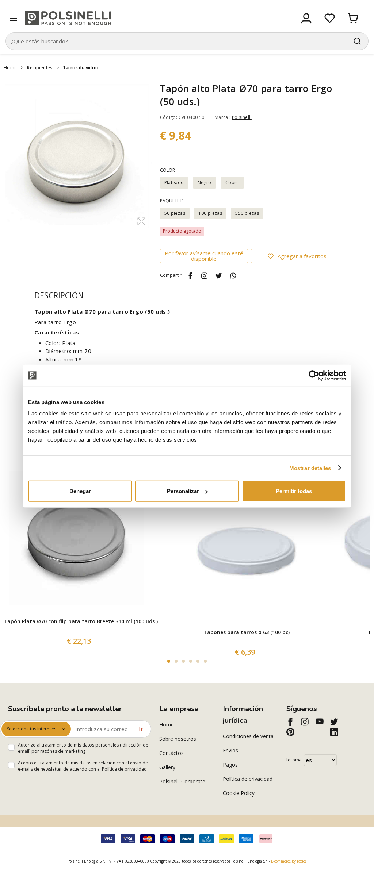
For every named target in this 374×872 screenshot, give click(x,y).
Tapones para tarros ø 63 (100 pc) (246, 632)
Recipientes (39, 68)
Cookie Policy (239, 793)
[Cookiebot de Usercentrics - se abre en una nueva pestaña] (314, 375)
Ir (141, 729)
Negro (204, 182)
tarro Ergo (62, 322)
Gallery (167, 767)
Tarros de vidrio (80, 68)
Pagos (230, 764)
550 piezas (247, 213)
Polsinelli (242, 117)
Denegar (80, 491)
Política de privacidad (124, 769)
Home (10, 68)
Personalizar (183, 491)
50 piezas (175, 213)
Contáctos (171, 752)
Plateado (174, 182)
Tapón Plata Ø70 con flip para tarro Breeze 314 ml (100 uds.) (81, 621)
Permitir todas (294, 491)
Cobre (232, 182)
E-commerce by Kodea (289, 861)
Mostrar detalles (310, 468)
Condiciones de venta (248, 736)
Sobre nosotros (177, 738)
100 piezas (210, 213)
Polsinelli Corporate (182, 781)
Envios (230, 750)
